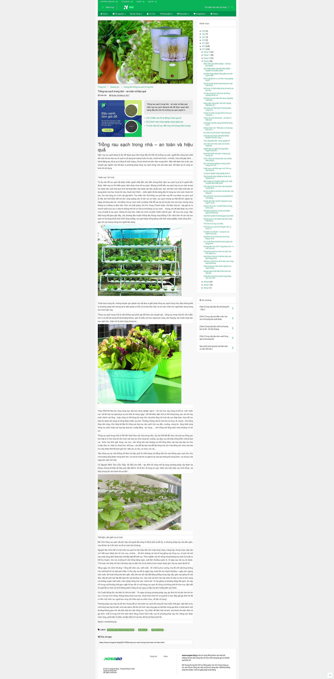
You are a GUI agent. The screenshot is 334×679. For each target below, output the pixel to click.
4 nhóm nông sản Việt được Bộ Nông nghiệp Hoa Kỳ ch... (217, 94)
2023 (204, 31)
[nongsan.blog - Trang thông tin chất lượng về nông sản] (130, 8)
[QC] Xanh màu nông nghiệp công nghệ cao (164, 122)
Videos (215, 14)
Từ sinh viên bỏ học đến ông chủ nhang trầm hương (168, 126)
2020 (204, 40)
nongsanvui (200, 14)
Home (105, 14)
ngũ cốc (151, 1)
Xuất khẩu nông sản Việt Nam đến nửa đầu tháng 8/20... (217, 257)
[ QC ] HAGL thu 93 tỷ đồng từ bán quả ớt (163, 118)
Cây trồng (136, 14)
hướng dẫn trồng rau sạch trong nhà (138, 87)
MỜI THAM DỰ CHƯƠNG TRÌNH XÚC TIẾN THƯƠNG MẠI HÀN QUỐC (218, 182)
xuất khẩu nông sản (107, 1)
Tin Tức (152, 14)
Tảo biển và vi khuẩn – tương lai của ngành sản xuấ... (216, 233)
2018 (204, 46)
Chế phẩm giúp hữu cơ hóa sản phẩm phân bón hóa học (217, 212)
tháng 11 (207, 55)
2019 (204, 43)
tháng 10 (207, 58)
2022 (204, 34)
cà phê (138, 1)
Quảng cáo (114, 87)
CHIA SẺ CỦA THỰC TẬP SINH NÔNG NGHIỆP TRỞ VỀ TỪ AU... (216, 137)
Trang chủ (102, 87)
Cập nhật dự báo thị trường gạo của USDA (218, 216)
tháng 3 (207, 288)
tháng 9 (207, 61)
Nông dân (183, 14)
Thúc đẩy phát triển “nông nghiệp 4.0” (217, 141)
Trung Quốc (125, 1)
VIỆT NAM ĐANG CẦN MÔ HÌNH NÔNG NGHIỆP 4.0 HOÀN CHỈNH (217, 69)
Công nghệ (166, 14)
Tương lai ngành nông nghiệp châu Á (217, 173)
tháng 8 (207, 282)
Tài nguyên (119, 14)
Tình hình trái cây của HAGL (213, 224)
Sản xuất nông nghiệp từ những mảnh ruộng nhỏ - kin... (217, 164)
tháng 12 (207, 52)
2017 (204, 49)
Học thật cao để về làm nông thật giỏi (217, 133)
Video (165, 656)
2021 (204, 37)
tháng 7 (207, 285)
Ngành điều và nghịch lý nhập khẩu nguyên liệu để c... (216, 150)
